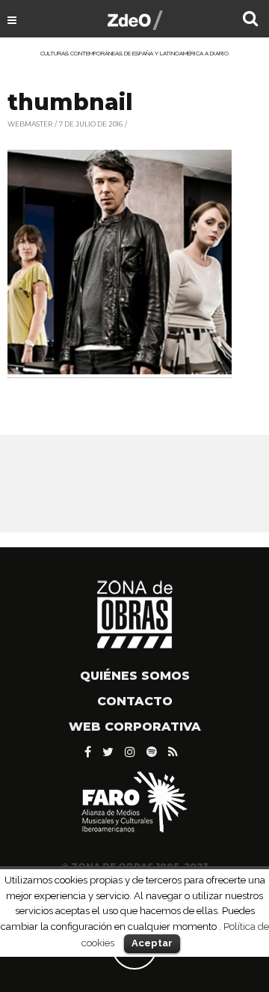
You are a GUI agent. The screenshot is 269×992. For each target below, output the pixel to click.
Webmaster (29, 124)
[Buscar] (250, 20)
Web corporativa (135, 726)
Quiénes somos (135, 676)
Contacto (135, 701)
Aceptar (152, 943)
